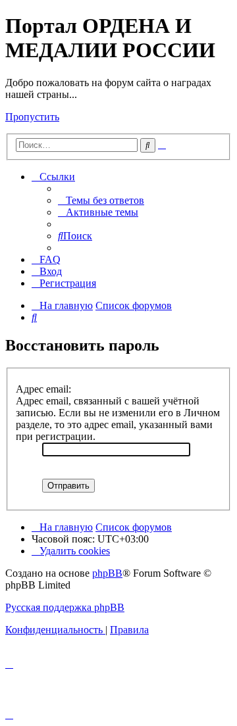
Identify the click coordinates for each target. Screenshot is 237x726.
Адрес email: (43, 389)
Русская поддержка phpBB (64, 607)
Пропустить (32, 116)
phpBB (107, 573)
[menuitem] (101, 200)
